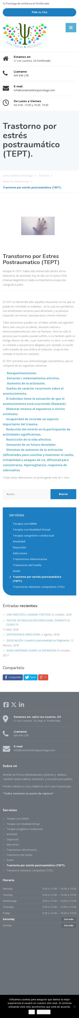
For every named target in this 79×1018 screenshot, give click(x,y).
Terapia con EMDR (25, 523)
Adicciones (20, 553)
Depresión (19, 547)
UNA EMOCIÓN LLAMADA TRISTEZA (28, 614)
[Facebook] (6, 706)
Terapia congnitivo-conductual (33, 535)
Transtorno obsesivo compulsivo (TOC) (38, 587)
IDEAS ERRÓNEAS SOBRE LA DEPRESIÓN (31, 650)
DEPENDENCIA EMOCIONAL (23, 634)
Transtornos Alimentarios (30, 559)
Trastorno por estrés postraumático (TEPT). (37, 578)
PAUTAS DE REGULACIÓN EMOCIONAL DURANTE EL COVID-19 (38, 622)
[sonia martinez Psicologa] (25, 35)
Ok (31, 1012)
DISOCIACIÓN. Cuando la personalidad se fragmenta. (38, 640)
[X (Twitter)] (14, 706)
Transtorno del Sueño (27, 565)
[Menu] (71, 27)
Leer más (43, 1012)
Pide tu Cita (39, 12)
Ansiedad (19, 541)
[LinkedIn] (21, 706)
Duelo (16, 571)
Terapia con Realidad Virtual (31, 529)
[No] (74, 1006)
